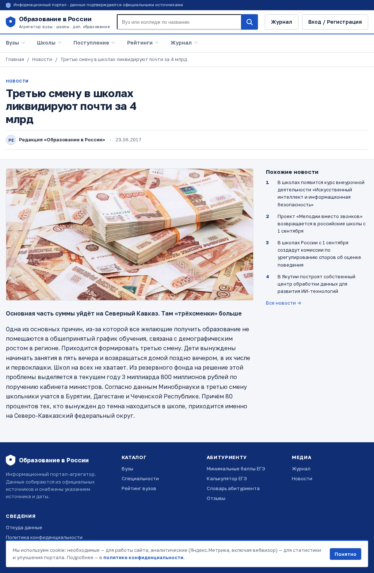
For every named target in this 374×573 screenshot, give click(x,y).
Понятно (345, 554)
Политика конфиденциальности (44, 537)
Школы (46, 42)
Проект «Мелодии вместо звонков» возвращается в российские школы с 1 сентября (322, 223)
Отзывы (216, 498)
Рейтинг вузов (139, 488)
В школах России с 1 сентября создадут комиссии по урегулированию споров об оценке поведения (319, 253)
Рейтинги (140, 42)
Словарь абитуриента (233, 488)
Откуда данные (24, 527)
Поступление (91, 42)
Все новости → (283, 303)
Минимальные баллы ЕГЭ (236, 468)
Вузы (12, 42)
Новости (42, 59)
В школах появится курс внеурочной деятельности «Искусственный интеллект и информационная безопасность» (321, 193)
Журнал (281, 22)
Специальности (140, 478)
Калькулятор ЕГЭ (227, 478)
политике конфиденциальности (143, 557)
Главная (15, 59)
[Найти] (249, 22)
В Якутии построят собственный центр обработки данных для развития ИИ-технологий (316, 284)
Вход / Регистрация (335, 22)
